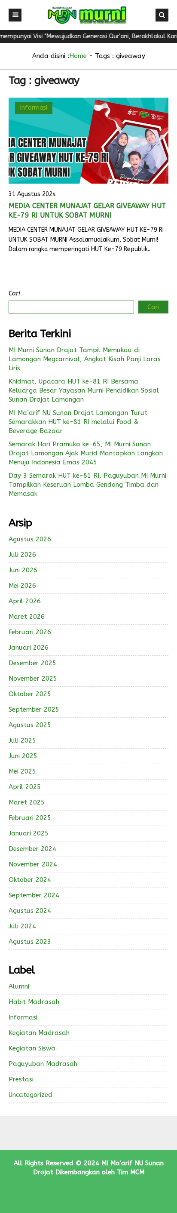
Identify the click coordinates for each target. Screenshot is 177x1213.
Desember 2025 (32, 663)
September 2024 (34, 895)
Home (78, 56)
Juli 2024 (22, 926)
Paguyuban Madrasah (43, 1064)
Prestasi (21, 1079)
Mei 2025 (22, 771)
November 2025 (33, 678)
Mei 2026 (22, 586)
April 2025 (25, 787)
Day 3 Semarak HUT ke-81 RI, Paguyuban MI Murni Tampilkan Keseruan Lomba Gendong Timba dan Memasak (87, 484)
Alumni (19, 986)
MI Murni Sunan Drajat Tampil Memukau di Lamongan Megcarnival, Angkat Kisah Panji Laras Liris (85, 359)
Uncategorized (30, 1095)
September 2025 (34, 709)
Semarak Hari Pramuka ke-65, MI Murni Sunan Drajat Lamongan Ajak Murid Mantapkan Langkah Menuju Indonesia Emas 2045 (86, 453)
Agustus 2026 (30, 539)
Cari (14, 293)
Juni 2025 (23, 756)
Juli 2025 (22, 740)
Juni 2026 (23, 570)
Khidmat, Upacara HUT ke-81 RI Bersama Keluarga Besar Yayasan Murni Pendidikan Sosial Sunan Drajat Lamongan (84, 390)
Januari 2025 (29, 833)
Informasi (33, 107)
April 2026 (25, 601)
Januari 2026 (29, 647)
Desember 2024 (32, 849)
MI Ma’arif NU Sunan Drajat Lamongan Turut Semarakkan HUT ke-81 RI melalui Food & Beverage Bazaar (78, 422)
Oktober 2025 (30, 694)
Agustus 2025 (30, 725)
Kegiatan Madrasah (39, 1033)
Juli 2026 (22, 555)
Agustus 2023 (30, 942)
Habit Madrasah (34, 1002)
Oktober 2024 (30, 880)
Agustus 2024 (30, 911)
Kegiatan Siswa (32, 1048)
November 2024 (33, 864)
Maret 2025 (27, 802)
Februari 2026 (30, 632)
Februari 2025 (30, 818)
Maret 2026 (27, 616)
